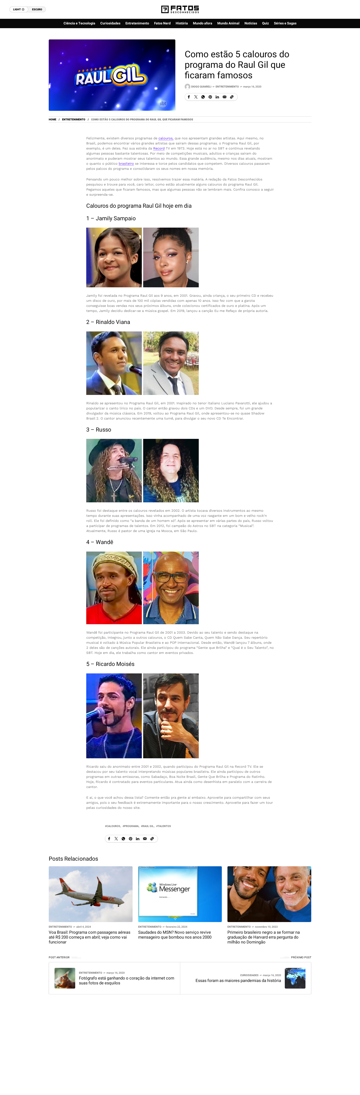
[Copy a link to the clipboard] (231, 96)
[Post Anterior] (65, 978)
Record (159, 148)
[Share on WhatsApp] (203, 96)
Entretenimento (227, 87)
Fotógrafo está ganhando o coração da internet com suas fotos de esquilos (126, 980)
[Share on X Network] (196, 96)
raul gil (148, 826)
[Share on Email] (224, 96)
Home (52, 119)
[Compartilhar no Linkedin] (217, 96)
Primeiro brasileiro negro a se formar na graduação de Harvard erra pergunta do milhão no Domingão (263, 937)
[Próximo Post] (295, 978)
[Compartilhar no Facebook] (188, 96)
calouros (113, 826)
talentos (164, 826)
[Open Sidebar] (345, 43)
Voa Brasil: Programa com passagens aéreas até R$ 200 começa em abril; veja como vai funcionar (89, 937)
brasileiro (126, 163)
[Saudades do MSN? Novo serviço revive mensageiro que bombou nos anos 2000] (180, 894)
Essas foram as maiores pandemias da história (238, 981)
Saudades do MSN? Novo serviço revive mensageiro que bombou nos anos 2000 (175, 934)
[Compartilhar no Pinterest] (210, 96)
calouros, (165, 138)
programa (131, 826)
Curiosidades (249, 975)
